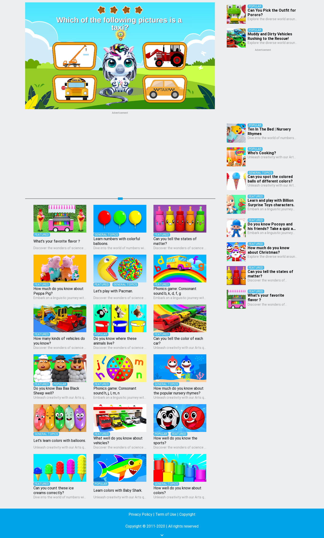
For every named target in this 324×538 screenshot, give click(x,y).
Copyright (187, 514)
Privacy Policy (140, 514)
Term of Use (165, 514)
